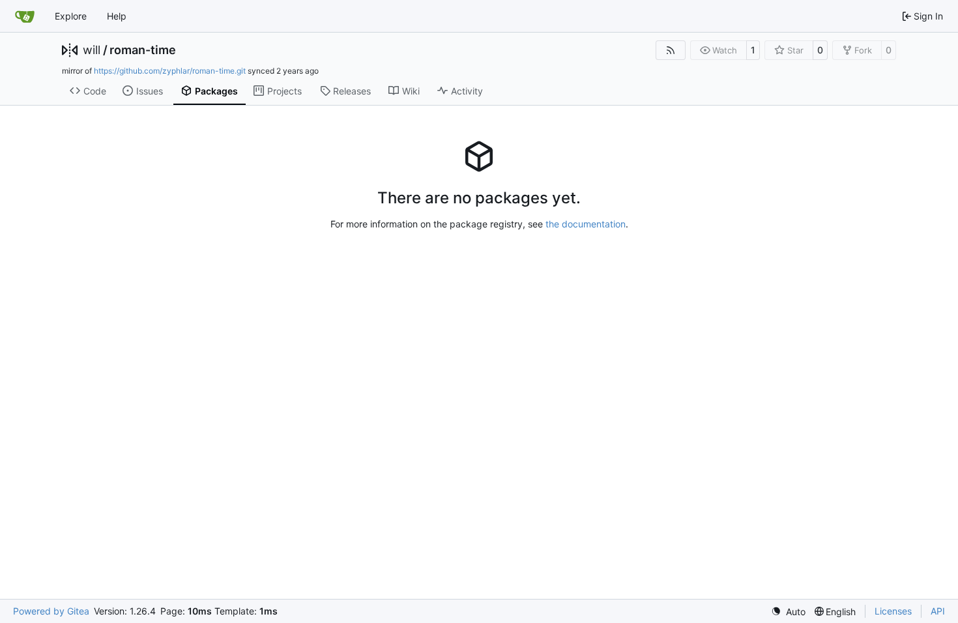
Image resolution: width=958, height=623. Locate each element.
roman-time (142, 50)
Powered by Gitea (51, 610)
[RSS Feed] (671, 50)
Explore (71, 16)
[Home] (25, 16)
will (91, 50)
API (938, 610)
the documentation (585, 223)
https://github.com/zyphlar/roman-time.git (170, 71)
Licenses (893, 610)
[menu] (788, 611)
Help (116, 16)
